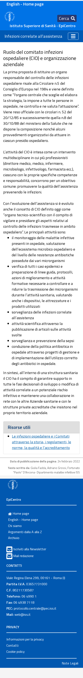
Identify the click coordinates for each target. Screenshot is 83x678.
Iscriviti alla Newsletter (29, 549)
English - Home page (25, 4)
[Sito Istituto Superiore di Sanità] (12, 484)
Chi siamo (15, 525)
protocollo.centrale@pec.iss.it (35, 608)
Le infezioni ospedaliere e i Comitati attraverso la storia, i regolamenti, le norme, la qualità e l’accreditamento (41, 442)
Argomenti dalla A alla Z (25, 531)
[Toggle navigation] (73, 36)
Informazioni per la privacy (25, 639)
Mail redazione (23, 555)
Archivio (13, 537)
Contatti (12, 645)
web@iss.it (22, 614)
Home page (20, 513)
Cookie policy (15, 651)
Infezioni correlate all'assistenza (33, 36)
